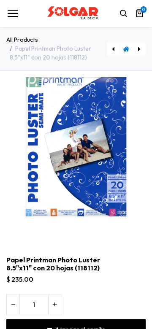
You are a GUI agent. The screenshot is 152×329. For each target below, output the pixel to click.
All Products (22, 39)
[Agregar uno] (54, 304)
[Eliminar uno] (13, 304)
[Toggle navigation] (12, 13)
